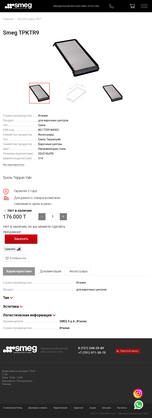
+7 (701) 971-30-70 (92, 352)
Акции (92, 408)
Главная (8, 19)
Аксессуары (78, 271)
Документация (50, 271)
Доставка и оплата (37, 408)
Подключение (60, 408)
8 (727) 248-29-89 (91, 348)
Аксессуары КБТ (30, 19)
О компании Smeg (12, 408)
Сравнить (10, 249)
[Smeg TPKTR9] (76, 57)
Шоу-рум (106, 408)
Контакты (122, 408)
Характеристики (18, 271)
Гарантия (78, 408)
